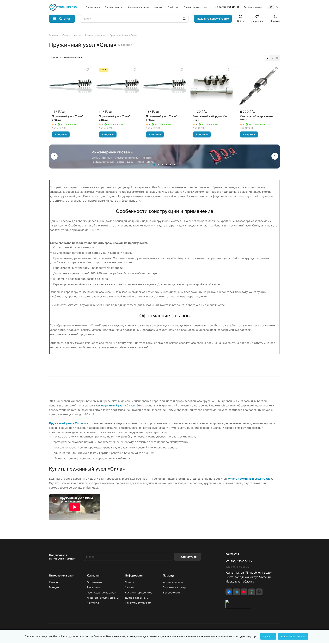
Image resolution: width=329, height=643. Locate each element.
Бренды (54, 587)
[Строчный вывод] (272, 57)
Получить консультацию (213, 18)
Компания (93, 575)
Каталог (54, 582)
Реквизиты (93, 587)
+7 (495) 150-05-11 (227, 7)
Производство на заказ (101, 592)
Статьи (129, 587)
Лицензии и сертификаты (103, 597)
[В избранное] (87, 69)
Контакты (93, 602)
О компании (94, 582)
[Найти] (184, 19)
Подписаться (188, 556)
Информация (134, 575)
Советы (130, 582)
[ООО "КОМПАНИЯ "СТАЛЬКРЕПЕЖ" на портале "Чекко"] (238, 607)
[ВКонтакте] (229, 591)
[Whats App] (251, 591)
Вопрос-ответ (171, 592)
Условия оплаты (173, 582)
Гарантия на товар (174, 587)
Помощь (168, 575)
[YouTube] (244, 591)
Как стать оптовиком (138, 602)
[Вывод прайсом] (277, 57)
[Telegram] (236, 591)
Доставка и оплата (136, 597)
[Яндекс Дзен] (259, 591)
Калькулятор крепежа (138, 592)
